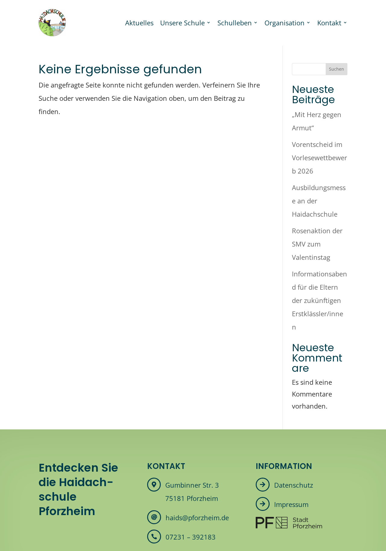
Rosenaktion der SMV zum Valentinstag (317, 244)
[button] (13, 537)
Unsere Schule (182, 22)
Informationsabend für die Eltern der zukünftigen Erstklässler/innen (319, 300)
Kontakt (329, 22)
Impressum (291, 504)
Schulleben (234, 22)
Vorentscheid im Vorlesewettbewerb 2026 (319, 157)
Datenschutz (293, 484)
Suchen (336, 69)
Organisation (284, 22)
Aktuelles (139, 22)
